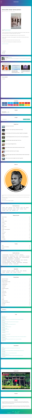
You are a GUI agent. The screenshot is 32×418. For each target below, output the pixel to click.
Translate (8, 112)
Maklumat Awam (16, 292)
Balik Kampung (10, 207)
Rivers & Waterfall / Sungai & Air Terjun (6, 262)
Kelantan (16, 222)
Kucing (20, 257)
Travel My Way (4, 318)
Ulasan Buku (5, 7)
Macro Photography (17, 258)
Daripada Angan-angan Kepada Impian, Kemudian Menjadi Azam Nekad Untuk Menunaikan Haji (17, 155)
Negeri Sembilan (16, 226)
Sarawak (16, 236)
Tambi (10, 210)
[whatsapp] (21, 105)
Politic (16, 296)
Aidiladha (3, 207)
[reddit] (21, 103)
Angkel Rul (4, 11)
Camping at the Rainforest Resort (6, 326)
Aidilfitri (7, 207)
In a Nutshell (3, 330)
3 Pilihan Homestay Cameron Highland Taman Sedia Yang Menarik (14, 158)
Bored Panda (3, 352)
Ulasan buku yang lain (5, 43)
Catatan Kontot (16, 285)
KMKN (24, 207)
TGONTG (7, 210)
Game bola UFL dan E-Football (6, 334)
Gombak (21, 207)
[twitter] (10, 103)
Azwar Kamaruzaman (8, 29)
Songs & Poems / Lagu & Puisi (16, 302)
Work (17, 210)
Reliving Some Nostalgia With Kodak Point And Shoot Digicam (10, 321)
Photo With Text (4, 261)
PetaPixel (3, 349)
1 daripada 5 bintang (7, 30)
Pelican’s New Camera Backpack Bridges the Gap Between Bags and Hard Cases (13, 350)
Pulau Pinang (16, 232)
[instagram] (10, 105)
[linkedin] (16, 103)
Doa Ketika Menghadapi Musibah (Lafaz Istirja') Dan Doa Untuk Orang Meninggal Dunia (16, 136)
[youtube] (16, 105)
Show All (3, 340)
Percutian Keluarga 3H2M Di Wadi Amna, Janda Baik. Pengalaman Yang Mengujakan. (16, 133)
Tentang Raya (13, 210)
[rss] (27, 105)
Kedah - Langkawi (16, 221)
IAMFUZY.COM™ (4, 335)
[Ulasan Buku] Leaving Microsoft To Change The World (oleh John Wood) (25, 71)
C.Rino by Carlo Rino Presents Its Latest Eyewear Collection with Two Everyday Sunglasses (14, 336)
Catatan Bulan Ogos (16, 284)
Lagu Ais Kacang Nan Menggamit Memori (10, 143)
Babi (2, 29)
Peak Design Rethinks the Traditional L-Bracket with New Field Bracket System (12, 355)
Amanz (3, 347)
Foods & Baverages (4, 257)
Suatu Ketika (3, 210)
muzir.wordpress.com (5, 323)
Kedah (16, 219)
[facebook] (4, 103)
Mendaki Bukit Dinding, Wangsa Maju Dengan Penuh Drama (13, 140)
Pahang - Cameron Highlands (16, 229)
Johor (16, 218)
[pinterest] (27, 103)
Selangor (16, 237)
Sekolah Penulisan (4, 338)
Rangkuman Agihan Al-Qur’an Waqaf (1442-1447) (9, 324)
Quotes (16, 298)
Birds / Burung (21, 254)
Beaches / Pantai (17, 254)
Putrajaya (16, 233)
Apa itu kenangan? (4, 316)
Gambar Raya (17, 207)
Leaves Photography (4, 258)
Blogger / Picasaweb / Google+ (16, 281)
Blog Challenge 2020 (16, 280)
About (15, 411)
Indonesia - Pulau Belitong (16, 246)
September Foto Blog (19, 262)
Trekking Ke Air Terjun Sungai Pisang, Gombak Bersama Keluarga (14, 129)
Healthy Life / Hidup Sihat (16, 288)
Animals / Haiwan (11, 254)
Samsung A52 (14, 262)
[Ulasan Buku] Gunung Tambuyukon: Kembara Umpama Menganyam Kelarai (15, 71)
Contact (18, 411)
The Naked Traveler (4, 328)
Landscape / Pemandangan (25, 257)
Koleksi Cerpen (16, 291)
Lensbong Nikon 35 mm (11, 258)
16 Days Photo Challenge (5, 254)
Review (16, 299)
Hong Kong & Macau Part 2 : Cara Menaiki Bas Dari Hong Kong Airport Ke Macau (12, 319)
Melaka (16, 225)
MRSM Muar (27, 207)
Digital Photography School (5, 354)
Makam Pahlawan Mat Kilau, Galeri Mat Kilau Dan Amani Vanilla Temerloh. (15, 147)
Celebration (16, 287)
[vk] (4, 105)
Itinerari (16, 248)
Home (3, 7)
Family (14, 207)
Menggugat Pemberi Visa (5, 329)
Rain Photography (18, 261)
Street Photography (25, 262)
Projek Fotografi (13, 261)
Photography (8, 261)
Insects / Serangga (16, 257)
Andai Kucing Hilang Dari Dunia (6, 70)
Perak (16, 230)
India (16, 245)
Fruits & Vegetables (10, 257)
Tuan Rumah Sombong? (5, 331)
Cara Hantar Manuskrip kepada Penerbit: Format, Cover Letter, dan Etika (11, 339)
